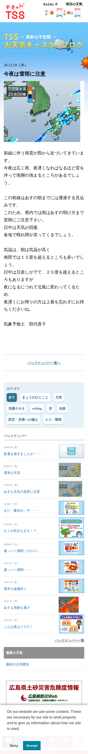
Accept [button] (32, 745)
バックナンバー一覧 (69, 640)
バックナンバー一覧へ (44, 363)
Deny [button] (14, 745)
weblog (37, 408)
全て (11, 397)
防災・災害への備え (23, 419)
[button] (7, 734)
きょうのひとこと (35, 397)
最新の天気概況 (17, 664)
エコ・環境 (53, 419)
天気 (58, 397)
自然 (62, 408)
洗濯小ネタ (16, 408)
